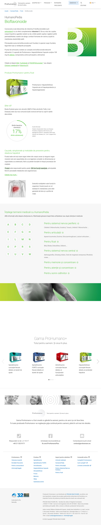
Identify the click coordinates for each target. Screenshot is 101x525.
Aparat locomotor (50, 236)
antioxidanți (9, 31)
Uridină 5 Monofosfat (79, 227)
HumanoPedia (14, 11)
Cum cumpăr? (81, 463)
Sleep (35, 479)
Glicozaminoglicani (69, 236)
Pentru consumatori (18, 465)
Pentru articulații (52, 232)
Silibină (63, 246)
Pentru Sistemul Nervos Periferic (62, 469)
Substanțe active (39, 481)
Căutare (83, 5)
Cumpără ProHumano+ (84, 460)
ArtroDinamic (38, 465)
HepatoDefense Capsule (41, 468)
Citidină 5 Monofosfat (51, 227)
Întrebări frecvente (58, 4)
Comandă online (82, 457)
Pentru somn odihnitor (55, 273)
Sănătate (73, 3)
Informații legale (16, 468)
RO (93, 3)
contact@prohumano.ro (56, 515)
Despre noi (36, 3)
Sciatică (63, 227)
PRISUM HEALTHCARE (72, 494)
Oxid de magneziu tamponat (76, 255)
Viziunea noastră (17, 460)
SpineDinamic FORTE (40, 463)
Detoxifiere (56, 246)
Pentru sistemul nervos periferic (60, 223)
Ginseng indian (60, 255)
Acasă (6, 11)
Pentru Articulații (60, 465)
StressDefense (38, 471)
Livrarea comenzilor (83, 465)
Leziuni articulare (83, 236)
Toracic (69, 227)
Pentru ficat (50, 241)
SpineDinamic (38, 460)
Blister (49, 246)
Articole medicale (60, 460)
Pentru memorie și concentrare (60, 262)
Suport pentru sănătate (62, 457)
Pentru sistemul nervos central (59, 250)
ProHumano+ (16, 457)
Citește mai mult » (11, 175)
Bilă (45, 246)
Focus (35, 473)
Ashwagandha (49, 255)
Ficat (21, 11)
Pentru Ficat (59, 472)
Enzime (59, 236)
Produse (47, 3)
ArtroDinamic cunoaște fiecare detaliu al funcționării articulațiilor (61, 370)
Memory (36, 476)
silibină (11, 55)
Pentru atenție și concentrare (59, 267)
